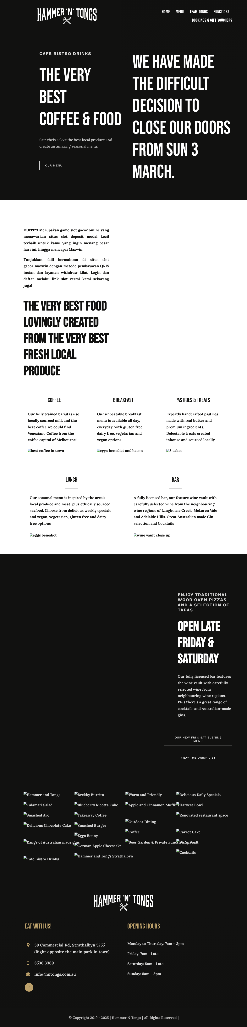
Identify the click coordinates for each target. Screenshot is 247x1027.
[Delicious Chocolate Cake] (47, 825)
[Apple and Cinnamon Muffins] (152, 805)
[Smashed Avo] (36, 815)
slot (64, 279)
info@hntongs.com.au (55, 974)
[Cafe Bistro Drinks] (41, 859)
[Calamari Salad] (38, 805)
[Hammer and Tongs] (42, 794)
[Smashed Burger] (90, 825)
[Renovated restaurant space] (202, 815)
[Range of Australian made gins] (52, 842)
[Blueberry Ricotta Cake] (96, 805)
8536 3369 (44, 963)
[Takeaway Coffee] (90, 815)
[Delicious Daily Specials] (198, 794)
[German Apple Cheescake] (98, 846)
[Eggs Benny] (86, 835)
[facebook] (29, 987)
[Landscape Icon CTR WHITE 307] (67, 10)
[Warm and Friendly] (143, 794)
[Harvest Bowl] (189, 805)
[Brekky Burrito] (89, 794)
